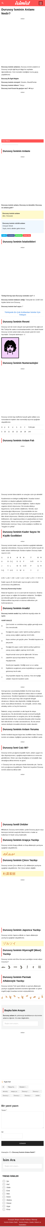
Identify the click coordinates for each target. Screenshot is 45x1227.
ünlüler (38, 1095)
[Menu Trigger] (41, 3)
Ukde (8, 1187)
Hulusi (8, 1203)
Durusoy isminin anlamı (37, 1091)
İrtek (8, 1194)
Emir (8, 1191)
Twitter (4, 235)
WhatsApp (19, 235)
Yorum (4, 1110)
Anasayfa (4, 1152)
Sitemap (34, 1219)
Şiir (7, 1181)
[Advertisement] (22, 42)
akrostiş (5, 1091)
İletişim (17, 1219)
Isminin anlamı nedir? (22, 3)
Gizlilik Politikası (25, 1219)
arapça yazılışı (15, 1091)
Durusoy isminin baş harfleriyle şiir (7, 1095)
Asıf (7, 1184)
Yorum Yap (27, 235)
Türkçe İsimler (12, 1087)
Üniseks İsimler (23, 1087)
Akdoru (9, 1200)
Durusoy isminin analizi (26, 1091)
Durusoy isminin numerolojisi (29, 1095)
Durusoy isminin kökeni (18, 1095)
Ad (2, 1132)
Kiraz (8, 1209)
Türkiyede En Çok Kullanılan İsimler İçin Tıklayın (22, 313)
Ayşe (8, 1206)
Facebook (11, 235)
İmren (8, 1197)
